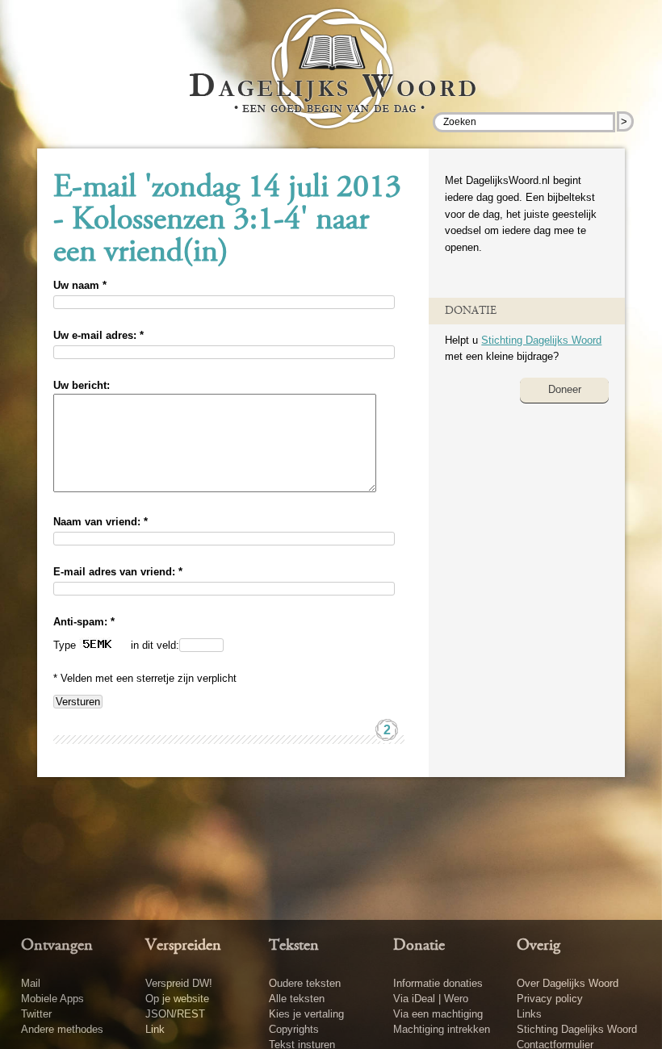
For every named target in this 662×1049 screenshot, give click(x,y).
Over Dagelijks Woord (567, 983)
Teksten (294, 946)
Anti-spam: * (84, 622)
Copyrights (294, 1029)
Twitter (36, 1014)
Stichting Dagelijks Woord (541, 340)
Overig (538, 946)
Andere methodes (62, 1029)
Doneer (564, 389)
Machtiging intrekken (441, 1029)
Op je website (177, 999)
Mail (30, 983)
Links (529, 1014)
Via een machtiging (438, 1014)
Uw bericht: (81, 385)
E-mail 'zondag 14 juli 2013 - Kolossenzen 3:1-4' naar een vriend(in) (227, 221)
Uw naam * (80, 285)
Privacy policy (550, 999)
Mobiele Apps (52, 999)
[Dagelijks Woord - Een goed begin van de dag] (331, 80)
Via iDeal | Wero (430, 999)
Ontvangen (57, 946)
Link (155, 1029)
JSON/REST (175, 1014)
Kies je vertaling (306, 1014)
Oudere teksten (305, 983)
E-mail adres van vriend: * (117, 572)
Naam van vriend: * (100, 522)
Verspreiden (183, 946)
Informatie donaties (438, 983)
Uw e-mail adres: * (98, 335)
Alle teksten (297, 999)
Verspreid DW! (178, 983)
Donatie (419, 946)
